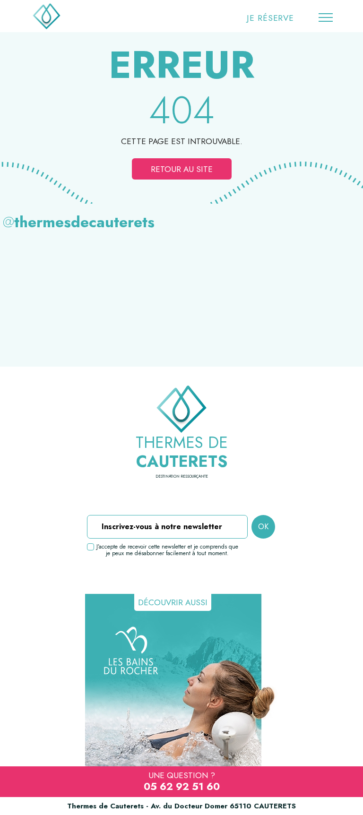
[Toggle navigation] (326, 18)
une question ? (182, 781)
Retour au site (182, 169)
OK (263, 526)
